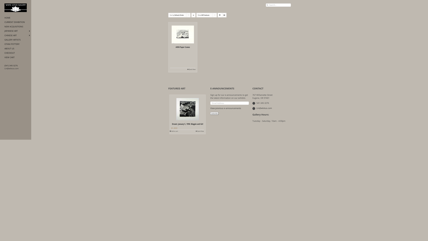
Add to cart (174, 131)
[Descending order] (193, 15)
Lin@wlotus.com (11, 68)
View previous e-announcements (225, 108)
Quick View (192, 69)
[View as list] (224, 15)
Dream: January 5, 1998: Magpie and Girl (187, 124)
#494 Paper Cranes (183, 47)
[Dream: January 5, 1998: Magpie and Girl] (188, 107)
